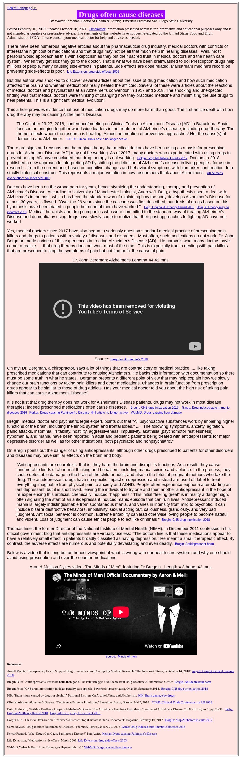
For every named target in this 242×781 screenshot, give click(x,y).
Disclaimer (97, 29)
